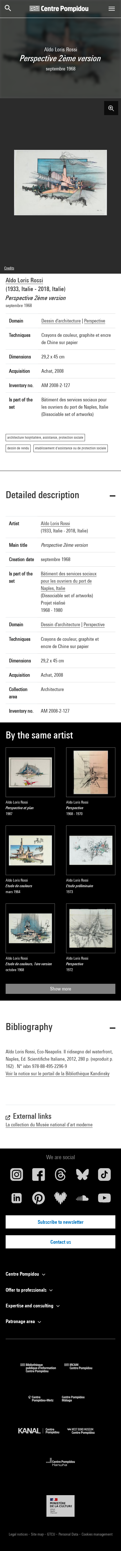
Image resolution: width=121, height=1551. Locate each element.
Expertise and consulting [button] (30, 1305)
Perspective (94, 321)
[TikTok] (104, 1176)
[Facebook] (39, 1176)
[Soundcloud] (82, 1200)
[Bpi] (42, 1371)
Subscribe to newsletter (61, 1222)
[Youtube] (104, 1200)
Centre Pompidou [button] (23, 1274)
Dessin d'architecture (61, 321)
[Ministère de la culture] (60, 1506)
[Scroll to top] (107, 1537)
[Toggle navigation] (111, 8)
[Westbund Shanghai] (85, 1435)
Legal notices (18, 1534)
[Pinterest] (39, 1200)
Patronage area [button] (21, 1321)
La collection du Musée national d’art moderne (49, 1124)
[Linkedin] (17, 1200)
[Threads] (60, 1176)
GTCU (51, 1534)
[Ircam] (82, 1371)
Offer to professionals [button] (27, 1290)
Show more (60, 989)
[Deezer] (60, 1200)
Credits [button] (9, 268)
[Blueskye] (82, 1176)
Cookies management (97, 1534)
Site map (37, 1534)
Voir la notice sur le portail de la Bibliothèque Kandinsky (57, 1073)
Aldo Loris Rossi (24, 280)
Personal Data (69, 1534)
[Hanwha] (60, 1468)
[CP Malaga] (77, 1403)
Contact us (60, 1242)
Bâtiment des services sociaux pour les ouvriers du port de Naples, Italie (69, 581)
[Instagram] (17, 1176)
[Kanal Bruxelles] (43, 1435)
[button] (60, 495)
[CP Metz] (45, 1403)
